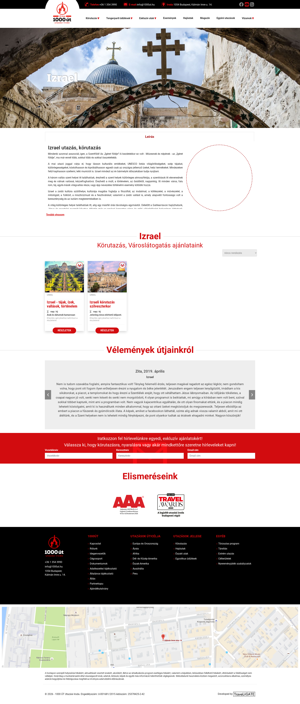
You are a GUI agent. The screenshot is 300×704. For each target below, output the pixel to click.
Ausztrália (137, 568)
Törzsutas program (227, 543)
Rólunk (93, 548)
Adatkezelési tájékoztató (102, 568)
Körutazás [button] (92, 18)
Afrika (134, 553)
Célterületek (223, 558)
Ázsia (134, 548)
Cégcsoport (95, 558)
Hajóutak (188, 18)
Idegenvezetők (97, 553)
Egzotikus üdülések (185, 558)
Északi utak (180, 553)
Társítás (221, 548)
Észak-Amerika (139, 563)
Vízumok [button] (247, 18)
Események (169, 18)
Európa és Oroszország (144, 543)
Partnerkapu (95, 583)
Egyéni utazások (226, 18)
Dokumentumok (98, 563)
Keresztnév (122, 450)
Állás (91, 578)
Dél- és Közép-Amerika (143, 558)
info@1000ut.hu (54, 566)
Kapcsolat (94, 543)
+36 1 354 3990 (53, 562)
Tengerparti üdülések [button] (118, 18)
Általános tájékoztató (100, 573)
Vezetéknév (51, 450)
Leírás (149, 137)
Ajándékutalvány (98, 588)
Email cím (193, 450)
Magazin (205, 18)
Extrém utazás (225, 553)
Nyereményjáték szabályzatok (233, 563)
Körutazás (180, 543)
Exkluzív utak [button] (147, 18)
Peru (134, 573)
